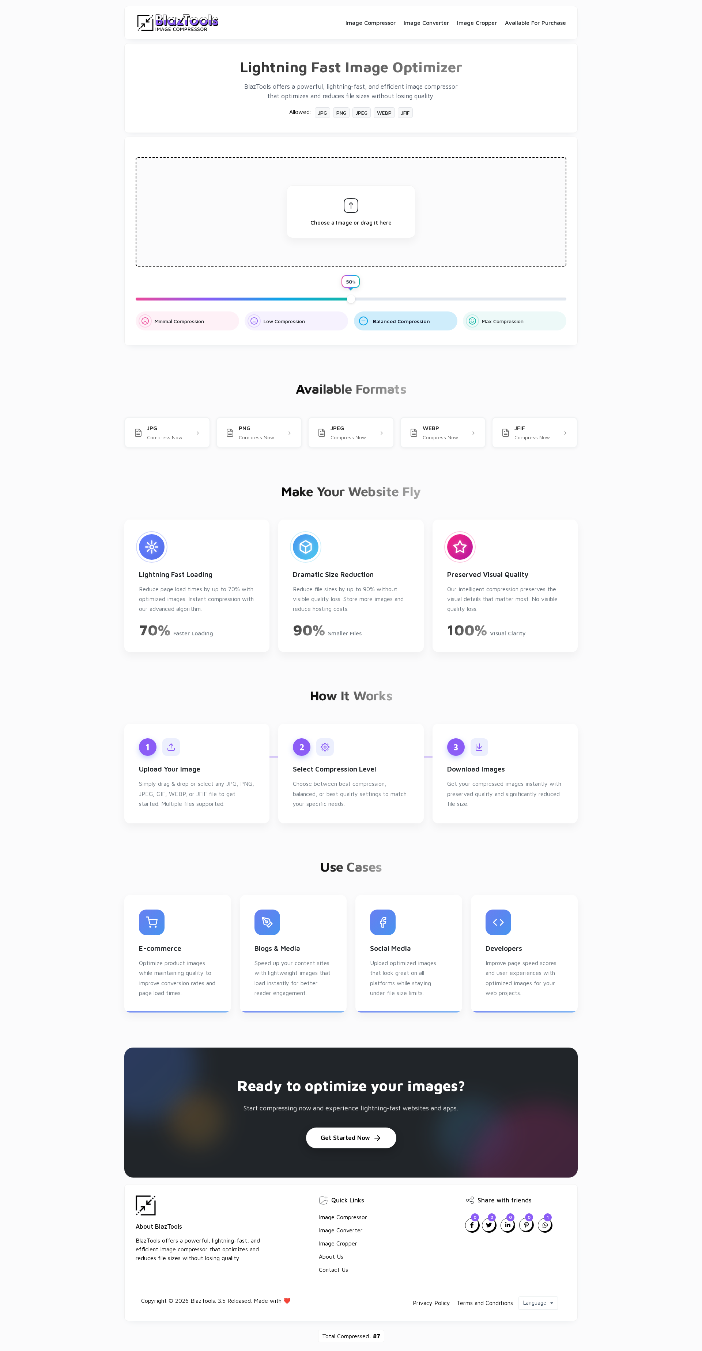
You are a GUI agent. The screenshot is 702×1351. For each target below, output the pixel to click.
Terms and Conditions (485, 1303)
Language (535, 1303)
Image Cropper (477, 22)
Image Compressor (371, 22)
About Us (331, 1256)
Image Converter (426, 22)
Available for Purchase (535, 22)
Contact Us (333, 1269)
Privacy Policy (431, 1303)
